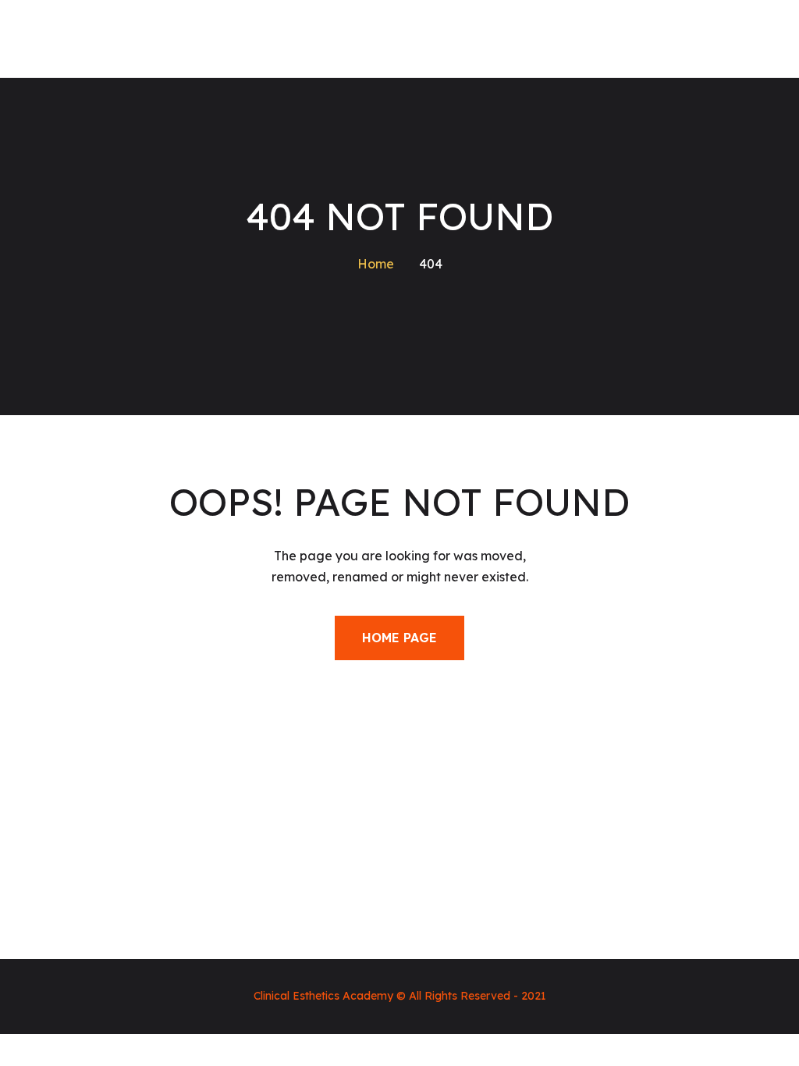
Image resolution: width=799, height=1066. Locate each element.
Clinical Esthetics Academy (323, 996)
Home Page (399, 637)
